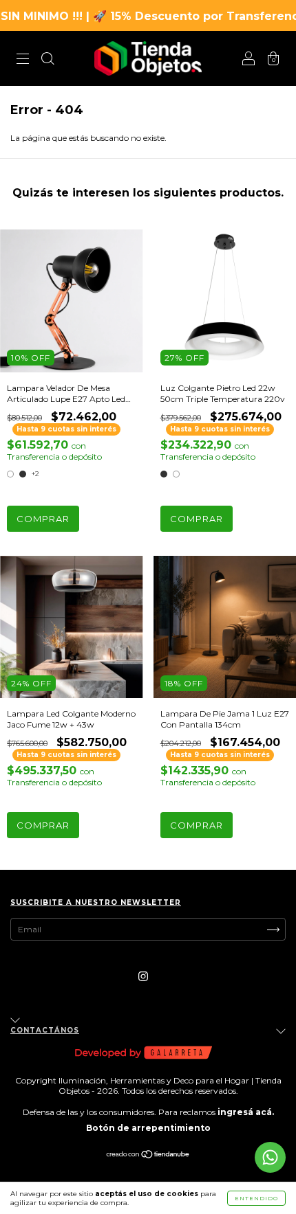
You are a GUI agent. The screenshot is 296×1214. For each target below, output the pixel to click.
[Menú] (23, 60)
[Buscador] (47, 60)
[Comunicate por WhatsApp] (270, 1157)
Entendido (256, 1198)
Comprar (43, 518)
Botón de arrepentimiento (148, 1128)
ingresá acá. (246, 1112)
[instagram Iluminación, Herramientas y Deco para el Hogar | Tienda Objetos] (143, 976)
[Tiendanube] (148, 1156)
